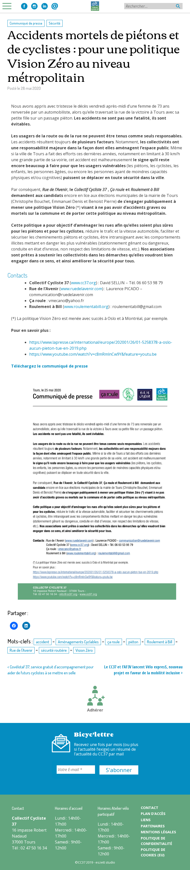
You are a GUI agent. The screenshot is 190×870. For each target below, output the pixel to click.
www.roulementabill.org (86, 306)
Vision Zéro (84, 650)
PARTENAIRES (153, 826)
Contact (54, 6)
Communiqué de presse (26, 23)
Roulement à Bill (159, 641)
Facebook (24, 6)
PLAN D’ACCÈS (153, 813)
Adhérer (95, 710)
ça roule (113, 641)
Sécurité (54, 23)
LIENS (146, 819)
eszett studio (105, 862)
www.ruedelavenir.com (81, 288)
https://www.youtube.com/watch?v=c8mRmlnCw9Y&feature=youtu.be (93, 354)
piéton (133, 641)
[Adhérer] (95, 696)
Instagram (34, 6)
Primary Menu (8, 6)
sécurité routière (54, 650)
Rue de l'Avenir (21, 650)
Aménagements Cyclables (78, 641)
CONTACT (149, 807)
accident (42, 641)
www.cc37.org (83, 282)
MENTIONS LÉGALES (158, 832)
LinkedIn (44, 6)
